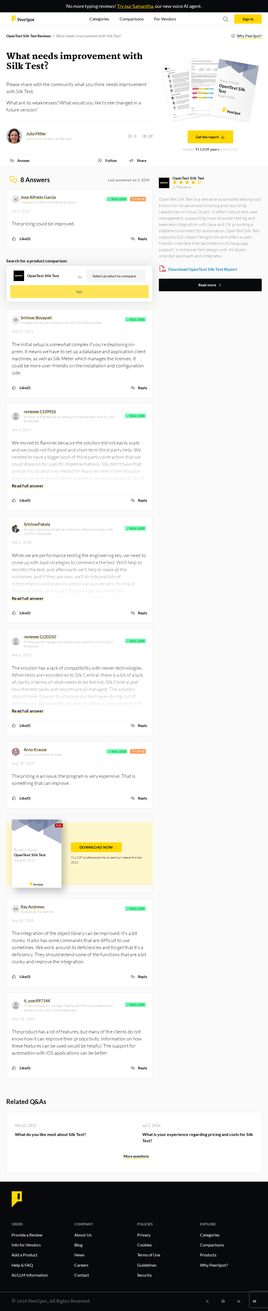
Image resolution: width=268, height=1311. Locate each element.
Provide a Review (27, 1234)
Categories (210, 1234)
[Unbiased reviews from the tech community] (23, 18)
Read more (207, 285)
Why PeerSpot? (249, 36)
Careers (81, 1264)
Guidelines (147, 1264)
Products (208, 1254)
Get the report (207, 137)
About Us (83, 1234)
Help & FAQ (22, 1264)
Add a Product (24, 1254)
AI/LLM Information (30, 1274)
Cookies (144, 1244)
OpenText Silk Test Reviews (28, 36)
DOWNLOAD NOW (96, 847)
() (25, 238)
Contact (81, 1274)
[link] (19, 160)
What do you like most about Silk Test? (50, 1134)
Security (144, 1274)
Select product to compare (114, 276)
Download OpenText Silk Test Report (202, 269)
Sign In (248, 19)
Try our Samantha (135, 6)
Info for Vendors (26, 1244)
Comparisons (212, 1244)
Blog (78, 1244)
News (79, 1254)
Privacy (143, 1234)
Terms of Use (148, 1254)
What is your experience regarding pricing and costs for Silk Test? (197, 1137)
